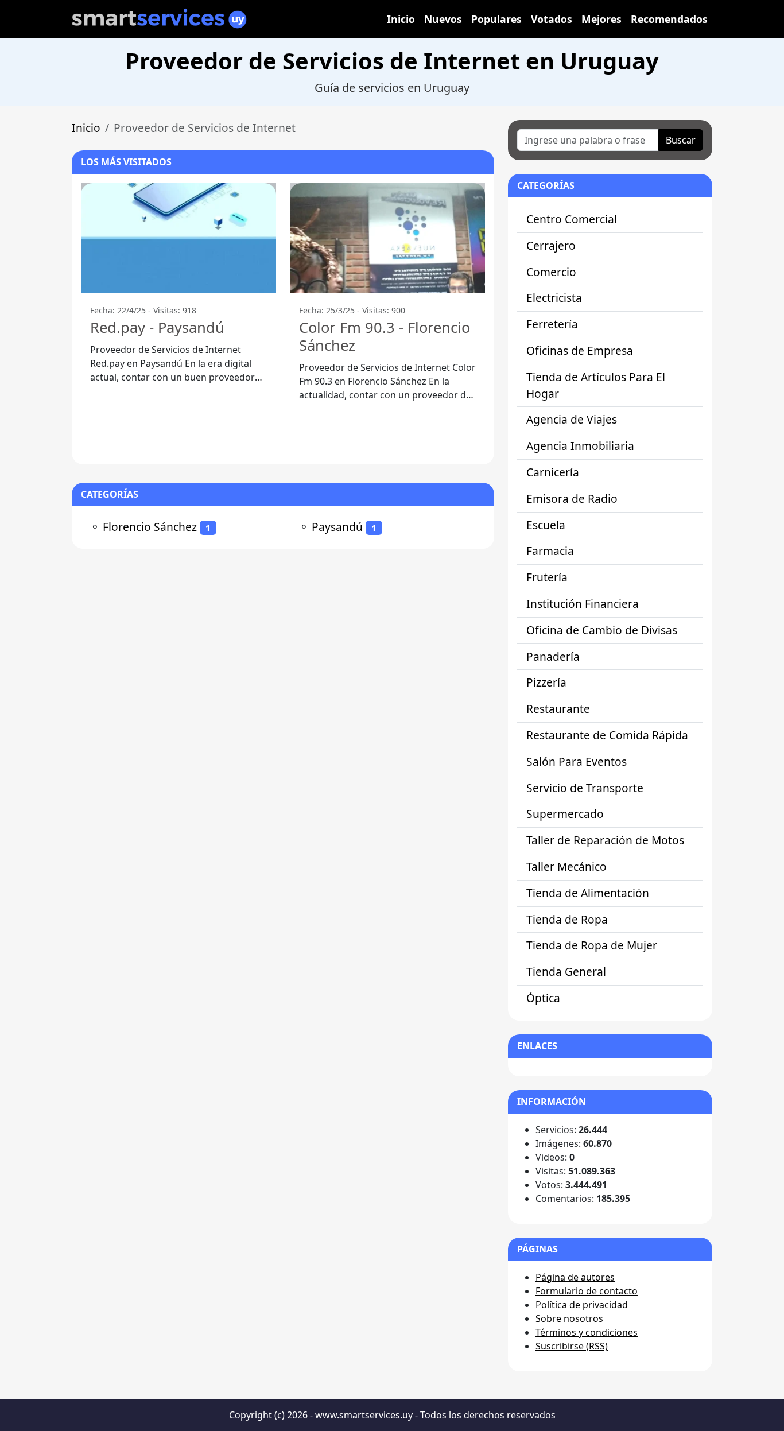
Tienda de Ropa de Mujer (591, 945)
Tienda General (566, 971)
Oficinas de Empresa (579, 350)
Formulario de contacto (586, 1291)
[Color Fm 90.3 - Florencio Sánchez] (387, 238)
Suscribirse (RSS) (571, 1346)
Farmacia (550, 551)
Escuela (545, 525)
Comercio (551, 272)
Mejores (601, 19)
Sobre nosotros (569, 1318)
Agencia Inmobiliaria (580, 445)
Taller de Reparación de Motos (605, 840)
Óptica (543, 998)
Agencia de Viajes (571, 419)
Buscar (681, 140)
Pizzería (546, 682)
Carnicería (552, 472)
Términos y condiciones (586, 1332)
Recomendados (669, 19)
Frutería (547, 577)
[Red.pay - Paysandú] (178, 238)
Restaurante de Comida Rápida (607, 735)
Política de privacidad (581, 1304)
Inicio (401, 19)
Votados (551, 19)
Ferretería (552, 324)
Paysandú (337, 526)
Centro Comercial (571, 219)
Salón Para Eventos (576, 761)
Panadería (553, 656)
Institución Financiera (582, 603)
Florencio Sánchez (150, 526)
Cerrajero (551, 245)
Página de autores (575, 1277)
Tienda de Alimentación (587, 893)
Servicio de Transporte (584, 788)
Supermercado (565, 813)
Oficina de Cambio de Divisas (601, 630)
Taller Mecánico (566, 866)
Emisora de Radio (572, 498)
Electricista (554, 297)
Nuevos (443, 19)
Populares (496, 19)
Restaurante (558, 708)
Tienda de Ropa (567, 919)
